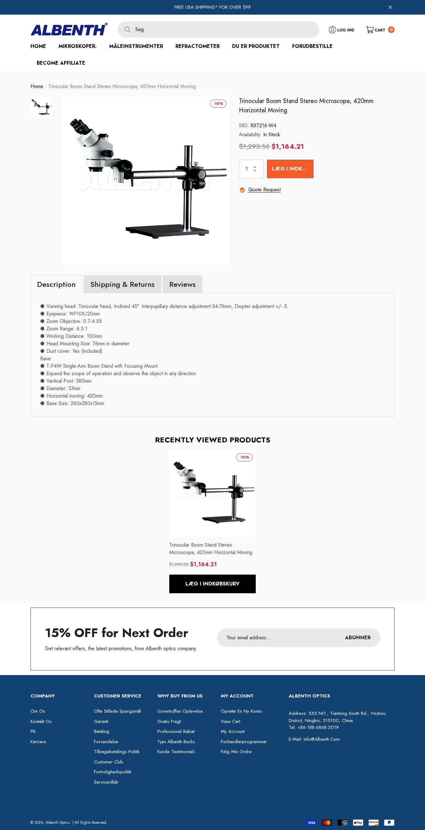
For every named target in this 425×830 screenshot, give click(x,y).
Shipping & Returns (122, 284)
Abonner (358, 637)
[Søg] (218, 29)
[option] (146, 180)
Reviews (182, 284)
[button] (380, 29)
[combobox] (227, 29)
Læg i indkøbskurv (293, 168)
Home (36, 86)
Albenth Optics (58, 822)
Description (56, 284)
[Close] (390, 7)
